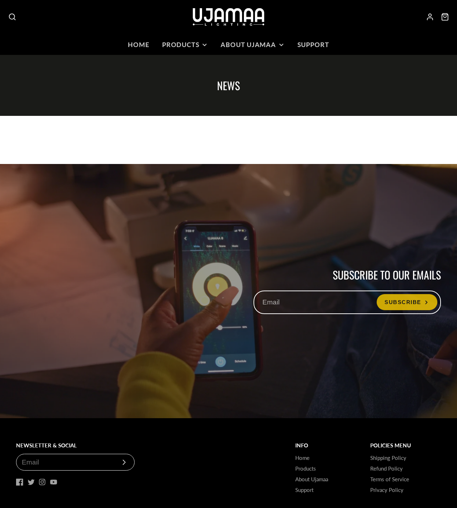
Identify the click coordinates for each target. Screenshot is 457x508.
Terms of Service (389, 479)
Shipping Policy (388, 458)
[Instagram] (42, 482)
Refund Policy (386, 468)
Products (181, 44)
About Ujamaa (248, 44)
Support (313, 44)
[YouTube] (53, 482)
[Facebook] (19, 482)
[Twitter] (31, 482)
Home (138, 44)
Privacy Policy (386, 490)
